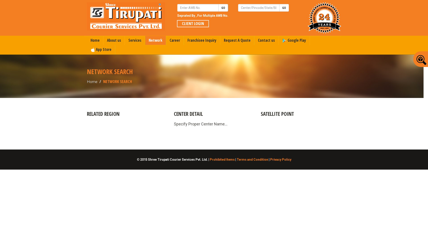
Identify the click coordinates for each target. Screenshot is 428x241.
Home (95, 40)
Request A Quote (237, 40)
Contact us (266, 40)
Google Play (296, 40)
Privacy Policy (280, 159)
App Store (103, 49)
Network (155, 40)
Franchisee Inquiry (201, 40)
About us (114, 40)
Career (175, 40)
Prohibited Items (222, 159)
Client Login (193, 23)
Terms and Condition (252, 159)
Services (134, 40)
